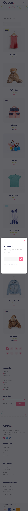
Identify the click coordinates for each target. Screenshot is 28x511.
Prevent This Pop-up (11, 264)
